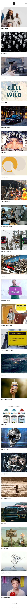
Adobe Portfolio (16, 607)
